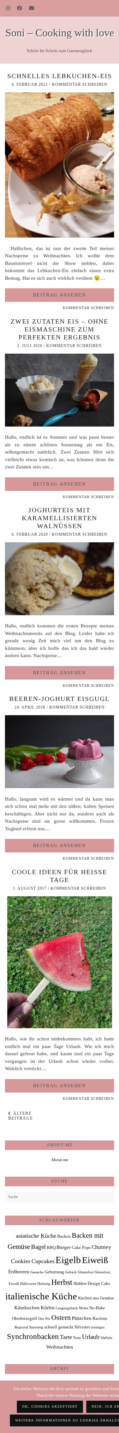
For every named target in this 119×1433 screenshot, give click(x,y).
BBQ (51, 1247)
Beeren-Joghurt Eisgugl (59, 698)
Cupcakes (43, 1261)
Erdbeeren (18, 1271)
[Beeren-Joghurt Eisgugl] (59, 786)
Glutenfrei (85, 1272)
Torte (77, 1338)
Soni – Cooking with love (59, 33)
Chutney (101, 1247)
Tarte (66, 1337)
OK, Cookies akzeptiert (50, 1406)
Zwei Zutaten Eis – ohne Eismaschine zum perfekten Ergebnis (59, 329)
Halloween (28, 1284)
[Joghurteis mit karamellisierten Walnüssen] (59, 613)
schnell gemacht (58, 1326)
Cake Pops (81, 1247)
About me (59, 1159)
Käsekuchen (27, 1307)
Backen (64, 1236)
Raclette (100, 1318)
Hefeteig (43, 1284)
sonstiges (97, 1327)
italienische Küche (41, 1296)
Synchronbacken (33, 1336)
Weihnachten (59, 1347)
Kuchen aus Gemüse (96, 1297)
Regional (21, 1327)
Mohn (83, 1308)
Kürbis (48, 1307)
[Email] (31, 8)
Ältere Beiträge (20, 1115)
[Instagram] (8, 8)
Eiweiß (95, 1260)
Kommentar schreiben (79, 84)
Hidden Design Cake (91, 1283)
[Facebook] (19, 8)
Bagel (38, 1246)
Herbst (61, 1282)
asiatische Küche (36, 1235)
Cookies (20, 1261)
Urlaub (90, 1336)
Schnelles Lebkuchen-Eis (59, 76)
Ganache (37, 1272)
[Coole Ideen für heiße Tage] (59, 1026)
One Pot (44, 1319)
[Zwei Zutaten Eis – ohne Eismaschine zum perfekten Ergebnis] (59, 425)
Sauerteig (36, 1327)
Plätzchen (82, 1318)
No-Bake (97, 1307)
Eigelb (68, 1260)
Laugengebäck (67, 1308)
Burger (64, 1247)
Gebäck (71, 1272)
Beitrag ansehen (59, 295)
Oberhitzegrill (24, 1318)
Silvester (82, 1326)
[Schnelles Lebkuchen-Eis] (59, 236)
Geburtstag (54, 1271)
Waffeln (106, 1338)
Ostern (61, 1318)
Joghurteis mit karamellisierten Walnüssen (59, 517)
